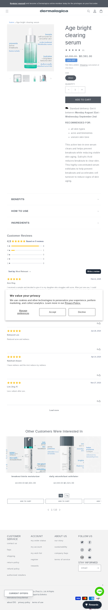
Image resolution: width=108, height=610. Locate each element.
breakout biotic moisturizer (26, 476)
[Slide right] (51, 78)
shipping (11, 556)
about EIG (11, 602)
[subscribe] (98, 568)
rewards (35, 566)
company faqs (61, 553)
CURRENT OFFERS (18, 593)
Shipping (84, 65)
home (11, 22)
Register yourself (17, 3)
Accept (52, 312)
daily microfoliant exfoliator (63, 476)
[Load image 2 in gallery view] (26, 78)
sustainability (61, 547)
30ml (70, 78)
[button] (7, 11)
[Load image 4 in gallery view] (43, 78)
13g (66, 496)
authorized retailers (16, 575)
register (34, 559)
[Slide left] (10, 78)
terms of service (62, 559)
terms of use (37, 602)
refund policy (13, 569)
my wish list (36, 553)
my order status (38, 540)
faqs (9, 549)
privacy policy (24, 602)
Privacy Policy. (73, 303)
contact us (12, 543)
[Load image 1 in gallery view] (17, 78)
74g (60, 496)
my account (36, 547)
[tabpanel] (25, 470)
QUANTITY (70, 84)
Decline (82, 312)
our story (59, 540)
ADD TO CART (25, 501)
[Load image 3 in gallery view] (34, 78)
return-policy (13, 562)
